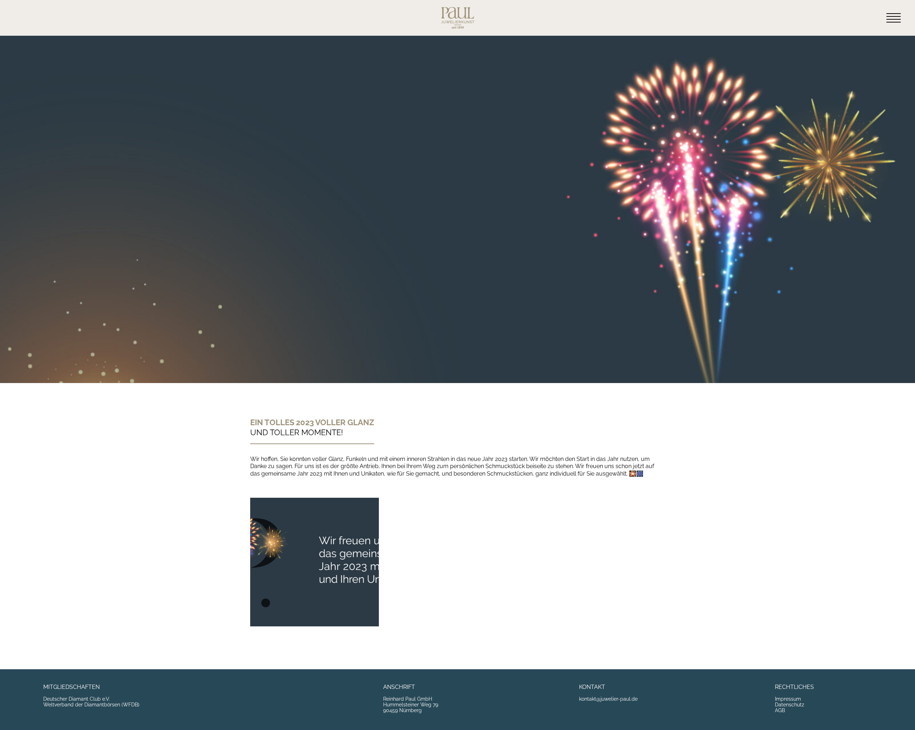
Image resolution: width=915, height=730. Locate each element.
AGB (780, 710)
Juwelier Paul (457, 18)
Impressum (788, 699)
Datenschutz (789, 704)
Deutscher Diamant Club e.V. (76, 699)
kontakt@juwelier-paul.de (608, 699)
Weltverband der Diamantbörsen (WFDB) (91, 704)
